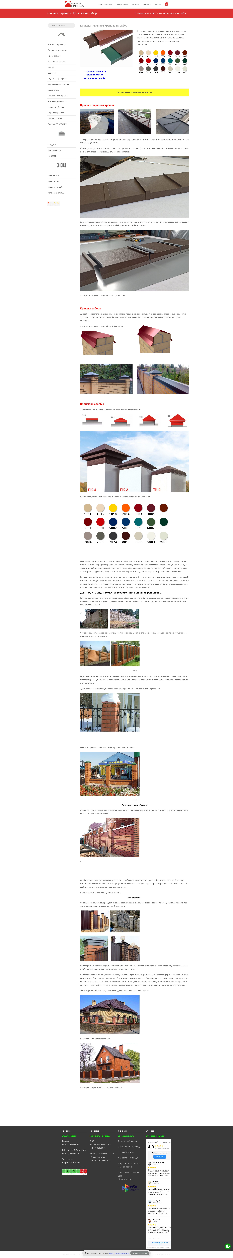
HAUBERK (52, 156)
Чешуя (51, 67)
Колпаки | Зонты (56, 107)
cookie (111, 1253)
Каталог (158, 4)
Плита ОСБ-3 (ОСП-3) (57, 124)
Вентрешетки (54, 150)
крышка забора (94, 74)
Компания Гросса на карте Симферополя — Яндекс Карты (159, 1247)
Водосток (52, 73)
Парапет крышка (56, 112)
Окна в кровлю (55, 118)
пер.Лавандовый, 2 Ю (100, 1160)
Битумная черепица (57, 50)
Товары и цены (122, 4)
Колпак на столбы (56, 192)
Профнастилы (54, 56)
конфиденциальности (122, 1253)
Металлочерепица (56, 44)
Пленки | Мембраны (57, 95)
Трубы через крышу (57, 101)
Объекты (135, 4)
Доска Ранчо (54, 181)
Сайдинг (52, 144)
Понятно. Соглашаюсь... (140, 1253)
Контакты (147, 4)
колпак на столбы (95, 78)
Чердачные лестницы (58, 84)
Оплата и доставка (105, 4)
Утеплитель (53, 90)
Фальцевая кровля (56, 61)
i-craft (159, 1254)
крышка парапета (96, 71)
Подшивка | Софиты (57, 78)
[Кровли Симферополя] (73, 3)
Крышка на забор (56, 187)
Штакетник (53, 175)
